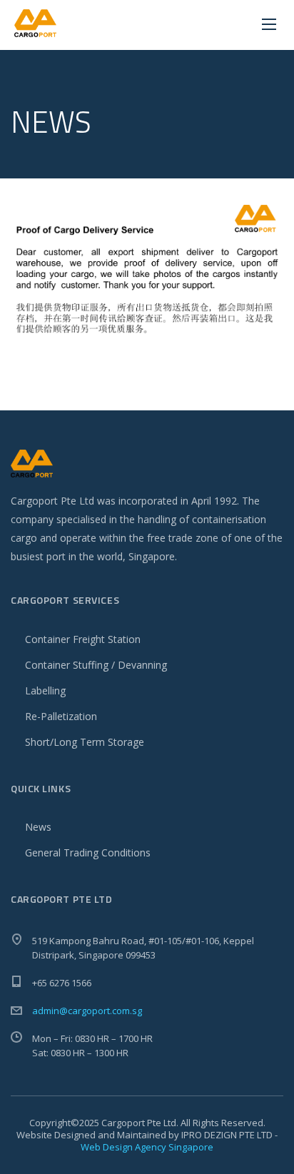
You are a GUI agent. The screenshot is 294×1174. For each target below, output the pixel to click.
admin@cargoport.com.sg (87, 1010)
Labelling (45, 690)
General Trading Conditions (88, 852)
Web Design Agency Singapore (147, 1146)
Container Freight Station (83, 639)
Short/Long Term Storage (84, 742)
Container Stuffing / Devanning (96, 665)
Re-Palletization (61, 716)
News (38, 827)
